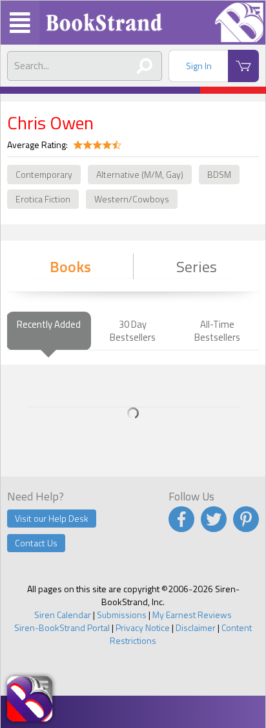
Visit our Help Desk (51, 518)
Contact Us (36, 543)
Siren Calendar (62, 614)
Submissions (122, 614)
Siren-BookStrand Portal (62, 627)
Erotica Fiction (42, 199)
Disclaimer (196, 627)
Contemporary (43, 174)
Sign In (199, 65)
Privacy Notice (143, 627)
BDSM (219, 174)
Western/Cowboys (131, 199)
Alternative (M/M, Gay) (139, 174)
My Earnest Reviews (192, 614)
